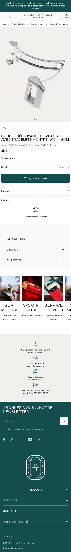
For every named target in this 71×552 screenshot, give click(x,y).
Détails (12, 249)
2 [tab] (36, 119)
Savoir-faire (31, 307)
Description (16, 238)
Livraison (5, 191)
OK (64, 421)
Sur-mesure (10, 307)
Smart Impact (17, 548)
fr (4, 536)
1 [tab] (34, 119)
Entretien (14, 260)
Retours (5, 200)
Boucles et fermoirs (39, 24)
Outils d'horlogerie (20, 24)
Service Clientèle (55, 307)
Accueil (6, 24)
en (10, 536)
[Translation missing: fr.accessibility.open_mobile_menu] (5, 16)
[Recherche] (9, 16)
